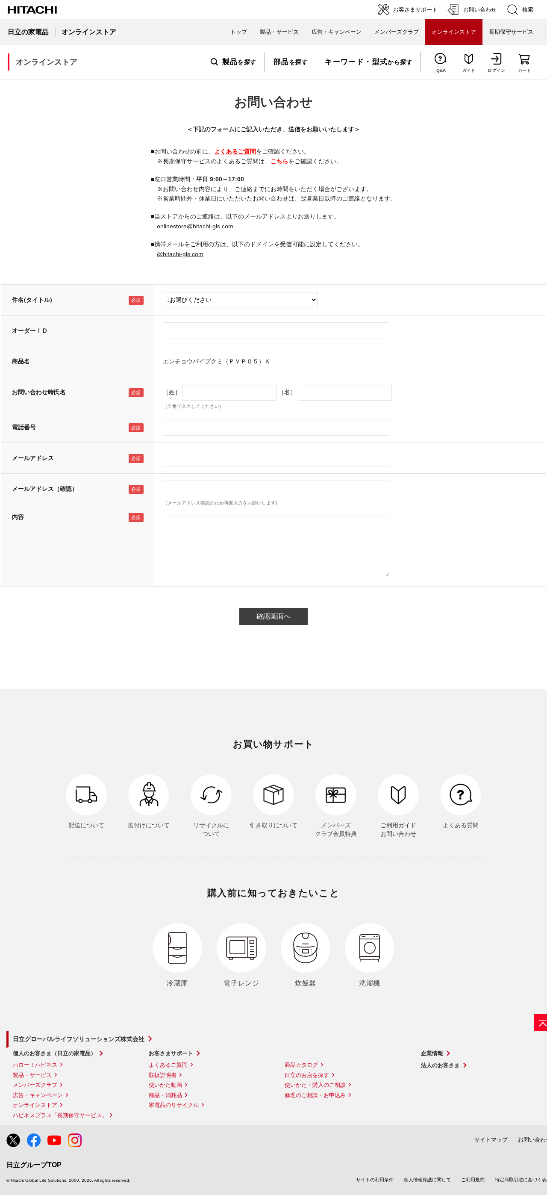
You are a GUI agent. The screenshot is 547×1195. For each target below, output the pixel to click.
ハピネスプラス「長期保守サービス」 (60, 1115)
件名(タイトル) (32, 299)
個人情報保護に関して (427, 1179)
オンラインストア (35, 1105)
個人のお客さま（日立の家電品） (54, 1053)
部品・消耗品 (165, 1095)
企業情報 (432, 1053)
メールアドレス (33, 457)
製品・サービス (32, 1075)
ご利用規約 (473, 1179)
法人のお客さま (440, 1065)
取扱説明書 (162, 1075)
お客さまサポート (171, 1053)
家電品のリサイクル (174, 1105)
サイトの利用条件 (375, 1179)
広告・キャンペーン (38, 1095)
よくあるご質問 (235, 151)
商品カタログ (301, 1065)
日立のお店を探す (307, 1075)
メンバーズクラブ (396, 32)
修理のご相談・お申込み (315, 1095)
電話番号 (24, 427)
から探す (368, 62)
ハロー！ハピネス (35, 1065)
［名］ (287, 392)
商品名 (21, 361)
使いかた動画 (165, 1085)
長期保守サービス (511, 32)
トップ (238, 32)
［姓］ (172, 392)
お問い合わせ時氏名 (39, 392)
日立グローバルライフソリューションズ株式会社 (78, 1039)
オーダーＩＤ (30, 330)
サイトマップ (491, 1139)
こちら (279, 161)
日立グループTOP (34, 1164)
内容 (18, 516)
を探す (239, 62)
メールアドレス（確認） (45, 488)
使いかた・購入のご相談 (315, 1085)
